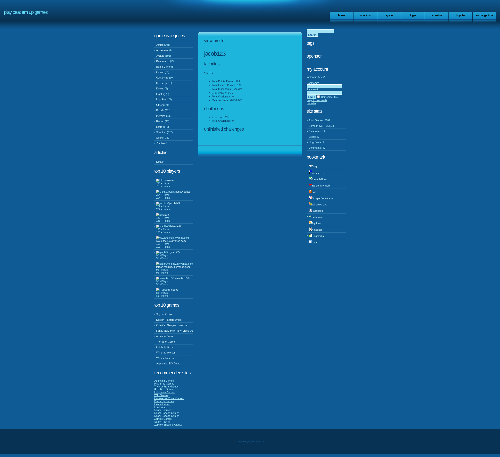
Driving (160, 88)
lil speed (173, 289)
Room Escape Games (166, 412)
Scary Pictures (162, 410)
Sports (160, 137)
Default (160, 161)
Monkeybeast (182, 191)
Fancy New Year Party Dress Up (174, 330)
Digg (314, 166)
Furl (314, 192)
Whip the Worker (165, 352)
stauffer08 (176, 226)
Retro (159, 126)
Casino (160, 72)
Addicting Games (164, 380)
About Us (365, 15)
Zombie (160, 143)
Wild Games (161, 395)
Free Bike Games (164, 389)
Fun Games (161, 407)
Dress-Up (161, 83)
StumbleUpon (319, 179)
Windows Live (319, 204)
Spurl (315, 242)
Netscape (317, 229)
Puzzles (160, 115)
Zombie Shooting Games (168, 424)
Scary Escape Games (166, 415)
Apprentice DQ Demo (168, 363)
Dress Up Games (164, 401)
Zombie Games (163, 418)
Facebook (317, 210)
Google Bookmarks (322, 198)
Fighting (160, 94)
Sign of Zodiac (164, 314)
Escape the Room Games (169, 398)
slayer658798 (181, 278)
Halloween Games (164, 392)
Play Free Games (164, 383)
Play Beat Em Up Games (25, 12)
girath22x (175, 252)
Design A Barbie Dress (169, 319)
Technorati (317, 217)
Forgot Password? (317, 100)
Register (389, 15)
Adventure (162, 50)
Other (159, 105)
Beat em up (162, 61)
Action (159, 44)
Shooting (161, 132)
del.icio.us (318, 173)
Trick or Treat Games (166, 386)
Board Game (163, 66)
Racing (160, 121)
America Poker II (165, 336)
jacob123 (175, 203)
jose (166, 214)
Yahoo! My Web (321, 185)
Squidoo (316, 223)
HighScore (162, 99)
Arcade (160, 55)
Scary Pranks (162, 421)
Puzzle (160, 110)
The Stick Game (165, 341)
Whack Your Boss (166, 358)
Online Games (162, 404)
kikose (170, 180)
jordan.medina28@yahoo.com (173, 266)
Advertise (436, 15)
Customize (162, 77)
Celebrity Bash (164, 347)
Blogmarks (318, 236)
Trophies (460, 15)
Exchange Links (484, 15)
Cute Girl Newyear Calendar (172, 325)
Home (341, 15)
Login (413, 15)
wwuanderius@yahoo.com (171, 240)
